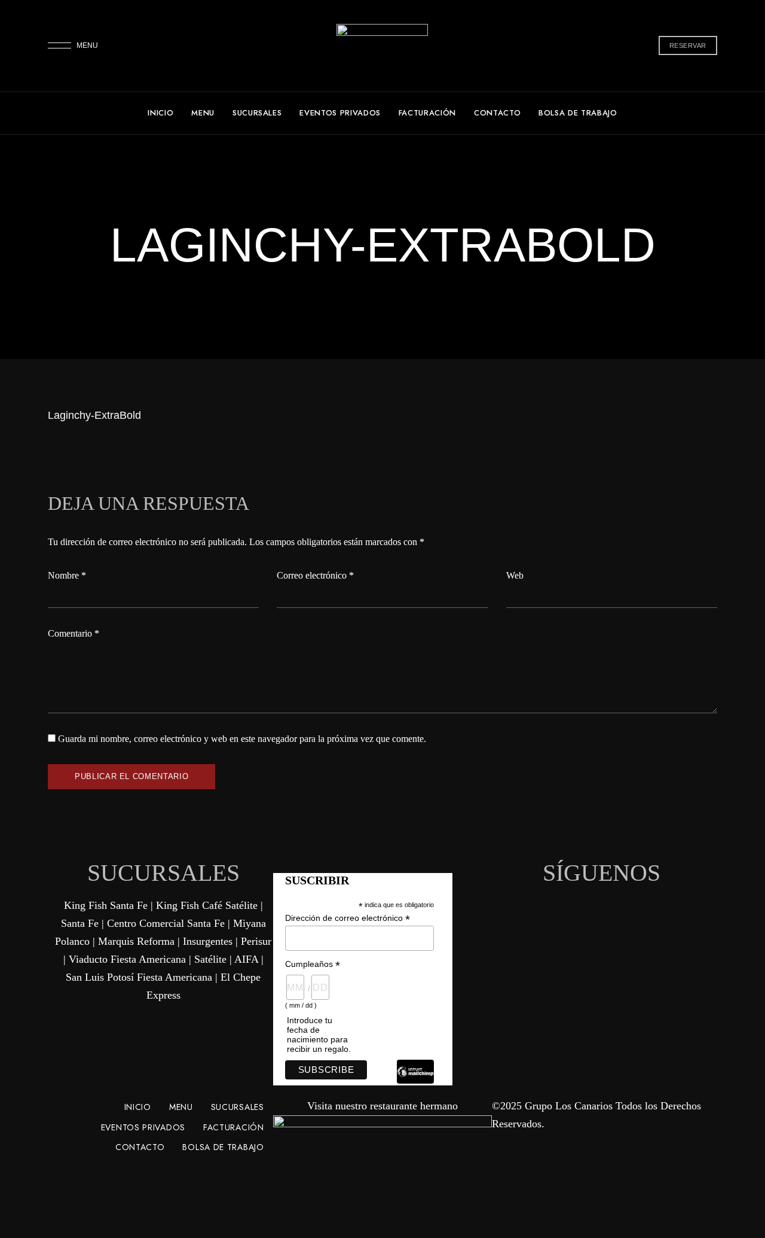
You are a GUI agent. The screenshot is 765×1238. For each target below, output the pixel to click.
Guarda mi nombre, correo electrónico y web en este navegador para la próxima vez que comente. (242, 739)
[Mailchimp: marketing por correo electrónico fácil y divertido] (415, 1080)
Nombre (67, 575)
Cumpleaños (312, 964)
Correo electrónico (315, 575)
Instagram (623, 890)
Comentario (73, 633)
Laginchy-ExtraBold (94, 415)
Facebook (581, 890)
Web (515, 575)
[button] (688, 45)
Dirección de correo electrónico (347, 918)
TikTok (602, 890)
